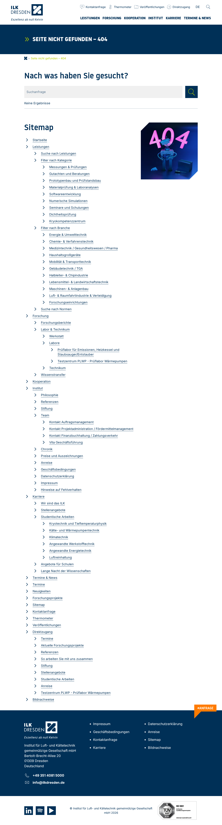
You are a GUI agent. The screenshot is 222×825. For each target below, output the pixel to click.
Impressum (49, 483)
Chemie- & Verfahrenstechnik (71, 241)
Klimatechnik (58, 537)
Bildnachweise (43, 699)
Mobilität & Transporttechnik (70, 262)
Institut (38, 388)
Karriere (39, 496)
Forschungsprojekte (48, 598)
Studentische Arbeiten (57, 517)
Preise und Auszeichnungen (62, 456)
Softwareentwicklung (65, 194)
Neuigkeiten (42, 591)
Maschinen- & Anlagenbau (68, 289)
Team (45, 415)
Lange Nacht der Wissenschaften (66, 571)
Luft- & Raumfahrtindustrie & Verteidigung (80, 295)
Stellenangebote (53, 510)
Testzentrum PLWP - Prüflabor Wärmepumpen (92, 361)
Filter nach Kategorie (56, 160)
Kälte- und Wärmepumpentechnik (74, 530)
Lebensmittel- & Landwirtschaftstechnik (78, 282)
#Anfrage (205, 708)
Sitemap (39, 605)
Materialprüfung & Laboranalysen (74, 187)
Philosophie (49, 395)
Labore (54, 343)
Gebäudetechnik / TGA (66, 268)
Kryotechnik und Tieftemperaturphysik (78, 523)
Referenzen (49, 402)
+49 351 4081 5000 (48, 775)
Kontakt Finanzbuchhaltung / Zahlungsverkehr (83, 435)
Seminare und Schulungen (69, 207)
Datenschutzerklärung (57, 476)
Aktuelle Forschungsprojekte (62, 645)
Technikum (57, 368)
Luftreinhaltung (60, 557)
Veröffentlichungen (47, 625)
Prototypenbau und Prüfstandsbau (75, 180)
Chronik (47, 449)
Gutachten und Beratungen (69, 174)
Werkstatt (56, 336)
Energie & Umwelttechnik (68, 234)
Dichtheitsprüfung (62, 214)
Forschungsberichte (56, 322)
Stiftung (47, 408)
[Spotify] (40, 810)
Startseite (40, 140)
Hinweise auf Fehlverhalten (61, 490)
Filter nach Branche (55, 228)
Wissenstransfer (53, 374)
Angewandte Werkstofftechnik (72, 544)
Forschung (41, 316)
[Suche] (208, 7)
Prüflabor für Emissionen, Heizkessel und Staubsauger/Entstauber (88, 352)
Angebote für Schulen (57, 564)
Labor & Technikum (55, 329)
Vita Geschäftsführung (66, 442)
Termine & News (45, 577)
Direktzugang (43, 632)
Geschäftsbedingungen (58, 469)
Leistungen (41, 147)
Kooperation (42, 381)
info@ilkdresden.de (49, 782)
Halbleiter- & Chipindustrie (68, 275)
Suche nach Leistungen (58, 153)
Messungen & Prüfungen (68, 167)
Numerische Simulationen (68, 201)
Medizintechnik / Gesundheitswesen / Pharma (83, 248)
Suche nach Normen (56, 309)
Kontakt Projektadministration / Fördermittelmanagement (91, 429)
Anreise (46, 462)
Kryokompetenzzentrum (67, 221)
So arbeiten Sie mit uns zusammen (67, 659)
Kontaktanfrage (44, 611)
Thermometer (43, 618)
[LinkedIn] (28, 810)
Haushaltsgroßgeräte (65, 255)
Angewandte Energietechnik (70, 550)
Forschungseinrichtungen (68, 302)
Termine (39, 584)
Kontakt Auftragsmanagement (71, 422)
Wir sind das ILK (53, 503)
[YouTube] (51, 810)
